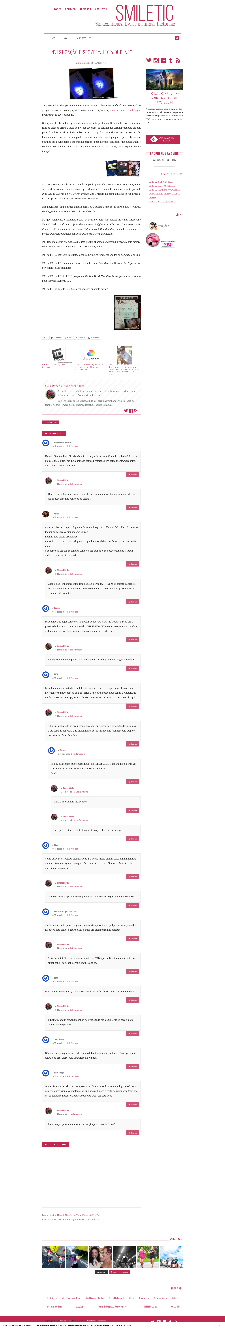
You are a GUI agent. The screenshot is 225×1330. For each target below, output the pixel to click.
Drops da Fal (144, 1298)
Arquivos (101, 9)
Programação (51, 422)
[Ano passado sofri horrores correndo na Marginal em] (171, 1257)
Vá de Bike (175, 1306)
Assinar (136, 411)
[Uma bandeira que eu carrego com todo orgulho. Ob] (77, 1257)
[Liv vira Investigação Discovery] (57, 355)
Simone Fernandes (73, 385)
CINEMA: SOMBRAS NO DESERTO (164, 190)
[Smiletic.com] (112, 19)
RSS (178, 61)
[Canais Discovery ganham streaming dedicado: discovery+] (90, 355)
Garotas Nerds (160, 1298)
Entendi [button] (217, 1326)
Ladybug (79, 1306)
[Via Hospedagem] (168, 247)
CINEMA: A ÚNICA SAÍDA (160, 182)
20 (105, 63)
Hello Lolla (176, 1298)
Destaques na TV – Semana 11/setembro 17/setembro (164, 97)
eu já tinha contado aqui (126, 110)
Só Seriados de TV (83, 38)
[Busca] (177, 38)
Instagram (156, 61)
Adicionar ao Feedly (166, 139)
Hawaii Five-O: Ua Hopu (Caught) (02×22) (78, 1215)
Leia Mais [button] (127, 1325)
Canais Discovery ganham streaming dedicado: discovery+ (89, 367)
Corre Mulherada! (116, 1298)
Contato (70, 9)
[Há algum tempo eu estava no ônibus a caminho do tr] (53, 1257)
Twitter (126, 411)
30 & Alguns (52, 1298)
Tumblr (170, 61)
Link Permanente (73, 446)
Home (53, 38)
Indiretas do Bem (54, 1306)
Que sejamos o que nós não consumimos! (78, 1219)
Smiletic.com (65, 1321)
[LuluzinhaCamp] (153, 247)
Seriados (85, 9)
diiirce (131, 1298)
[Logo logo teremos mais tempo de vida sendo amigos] (100, 1257)
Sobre (57, 9)
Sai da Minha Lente (148, 1306)
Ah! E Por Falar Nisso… (72, 1298)
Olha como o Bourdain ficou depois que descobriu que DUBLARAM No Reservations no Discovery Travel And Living (124, 369)
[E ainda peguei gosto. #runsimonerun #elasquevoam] (124, 1257)
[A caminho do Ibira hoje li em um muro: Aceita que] (148, 1257)
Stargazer (102, 1321)
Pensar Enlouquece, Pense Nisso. (112, 1306)
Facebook (131, 411)
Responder (134, 474)
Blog (65, 38)
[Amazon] (159, 231)
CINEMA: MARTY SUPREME (162, 186)
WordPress (91, 1321)
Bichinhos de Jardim (95, 1298)
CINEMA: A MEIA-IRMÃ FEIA (162, 202)
